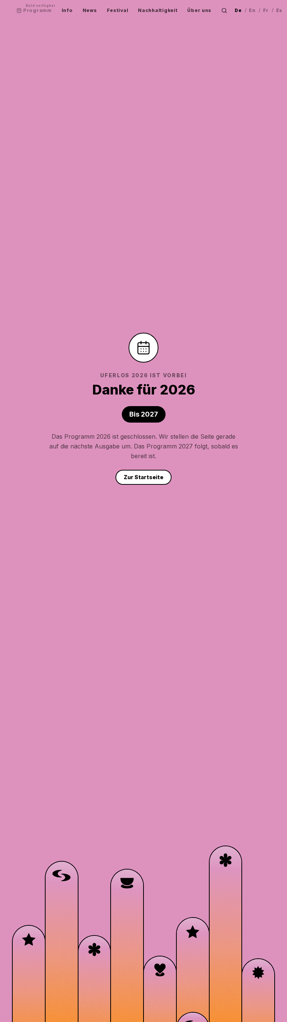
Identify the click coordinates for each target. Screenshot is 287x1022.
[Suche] (224, 10)
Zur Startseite (143, 477)
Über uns (199, 10)
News (90, 10)
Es (279, 10)
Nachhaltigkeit (158, 10)
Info (67, 10)
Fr (266, 10)
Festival (118, 10)
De (238, 10)
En (252, 10)
